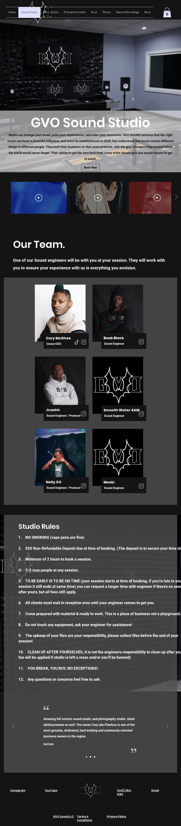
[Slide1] (86, 757)
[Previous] (13, 727)
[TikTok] (76, 342)
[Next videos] (176, 197)
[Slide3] (94, 757)
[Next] (167, 727)
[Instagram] (83, 342)
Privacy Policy (116, 816)
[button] (167, 12)
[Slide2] (90, 757)
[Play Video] (38, 197)
